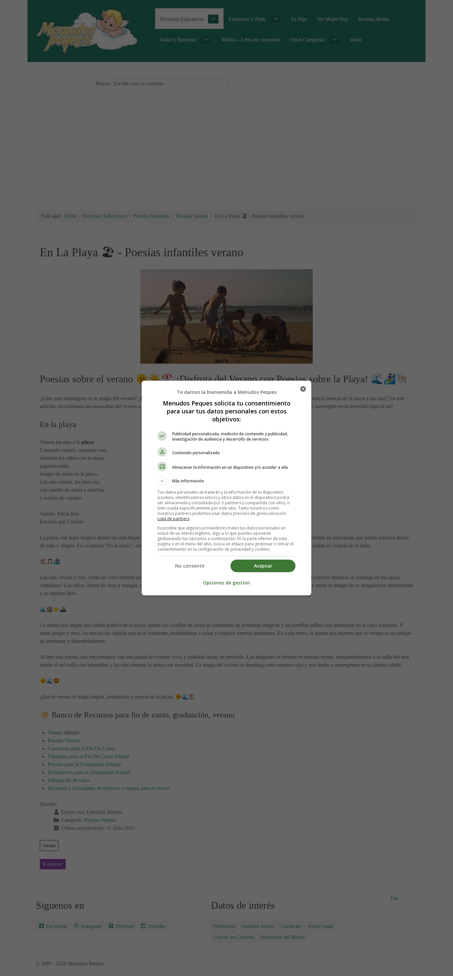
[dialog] (226, 488)
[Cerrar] (303, 389)
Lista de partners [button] (173, 518)
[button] (226, 481)
